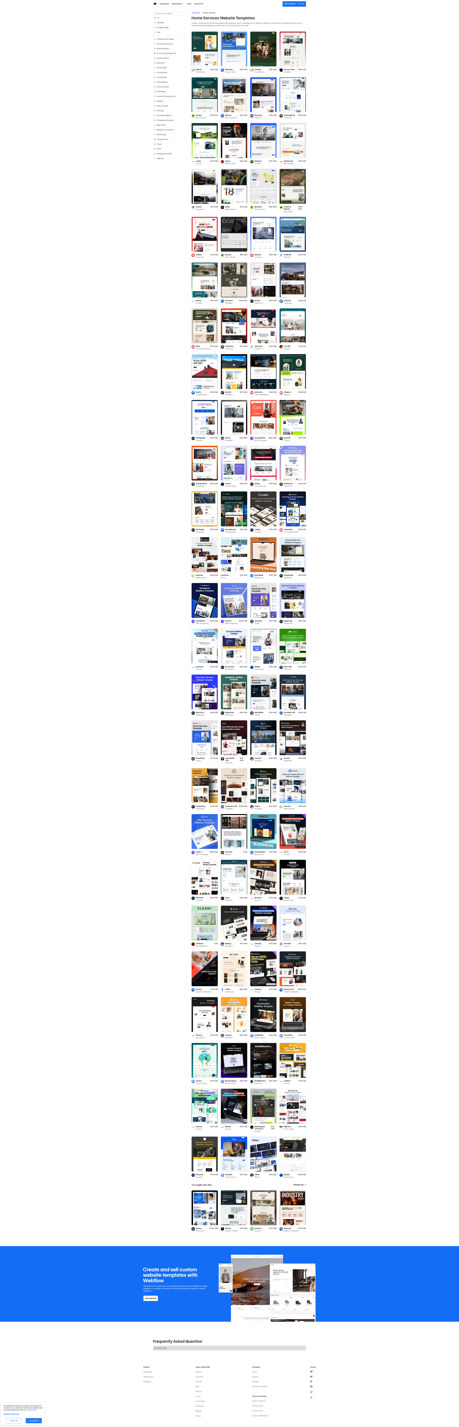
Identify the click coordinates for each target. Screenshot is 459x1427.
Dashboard (164, 4)
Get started (294, 4)
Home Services (209, 13)
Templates (195, 13)
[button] (178, 4)
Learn (189, 4)
